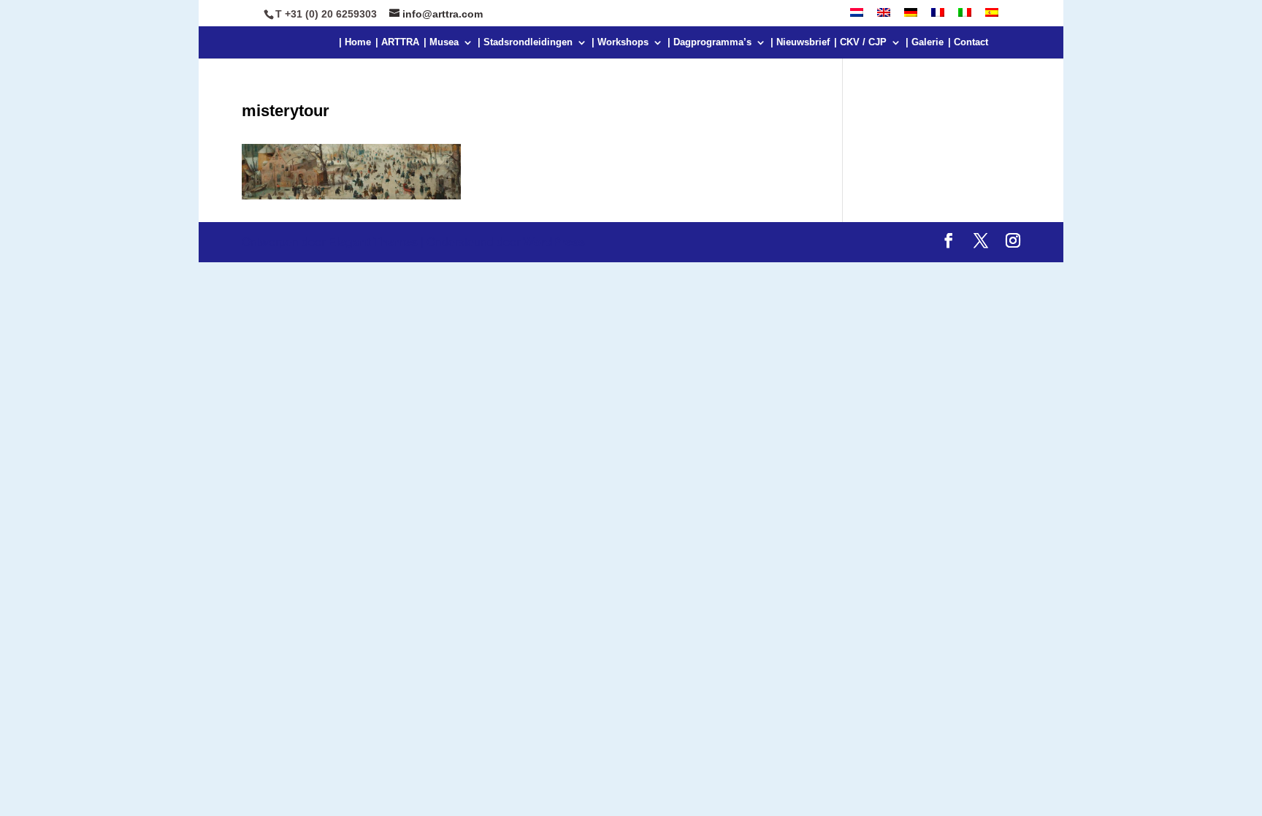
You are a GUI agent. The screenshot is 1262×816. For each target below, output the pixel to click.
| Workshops (620, 42)
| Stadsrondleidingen (525, 42)
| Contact (968, 42)
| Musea (441, 42)
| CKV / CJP (860, 42)
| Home (355, 42)
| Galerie (925, 42)
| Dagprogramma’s (710, 42)
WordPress (554, 242)
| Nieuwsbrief (800, 42)
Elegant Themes (373, 242)
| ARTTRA (397, 42)
